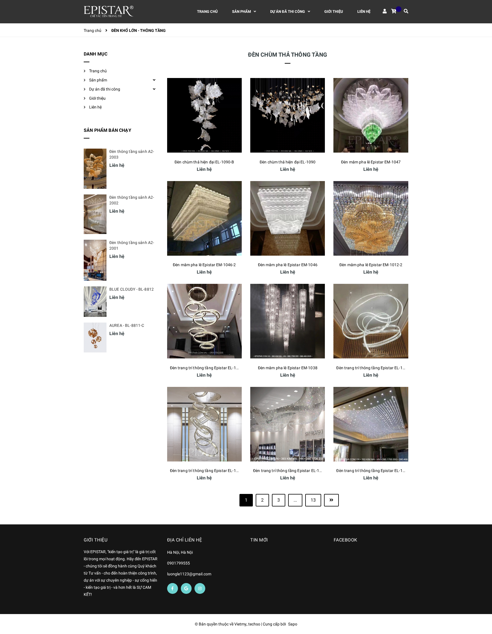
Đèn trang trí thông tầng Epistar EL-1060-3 (374, 368)
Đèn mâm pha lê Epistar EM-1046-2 (204, 264)
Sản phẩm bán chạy (107, 130)
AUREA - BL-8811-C (126, 325)
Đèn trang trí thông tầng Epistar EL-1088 (206, 470)
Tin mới (259, 540)
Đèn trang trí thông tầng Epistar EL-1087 (289, 470)
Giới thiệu (97, 98)
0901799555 (178, 563)
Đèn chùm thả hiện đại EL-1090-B (204, 162)
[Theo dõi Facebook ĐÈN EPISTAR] (172, 588)
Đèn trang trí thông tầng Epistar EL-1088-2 (208, 368)
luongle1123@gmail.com (189, 574)
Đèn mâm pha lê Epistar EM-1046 (287, 264)
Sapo (292, 624)
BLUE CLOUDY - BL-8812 (131, 289)
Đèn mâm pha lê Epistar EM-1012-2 (370, 264)
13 (313, 500)
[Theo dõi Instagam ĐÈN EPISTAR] (199, 588)
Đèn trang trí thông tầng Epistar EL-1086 (372, 470)
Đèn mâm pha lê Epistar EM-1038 (287, 368)
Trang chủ (98, 71)
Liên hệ (95, 107)
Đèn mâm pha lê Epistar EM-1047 (371, 162)
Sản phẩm (98, 80)
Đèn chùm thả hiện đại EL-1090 (287, 162)
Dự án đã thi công (104, 89)
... (295, 500)
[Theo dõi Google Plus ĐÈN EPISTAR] (186, 588)
